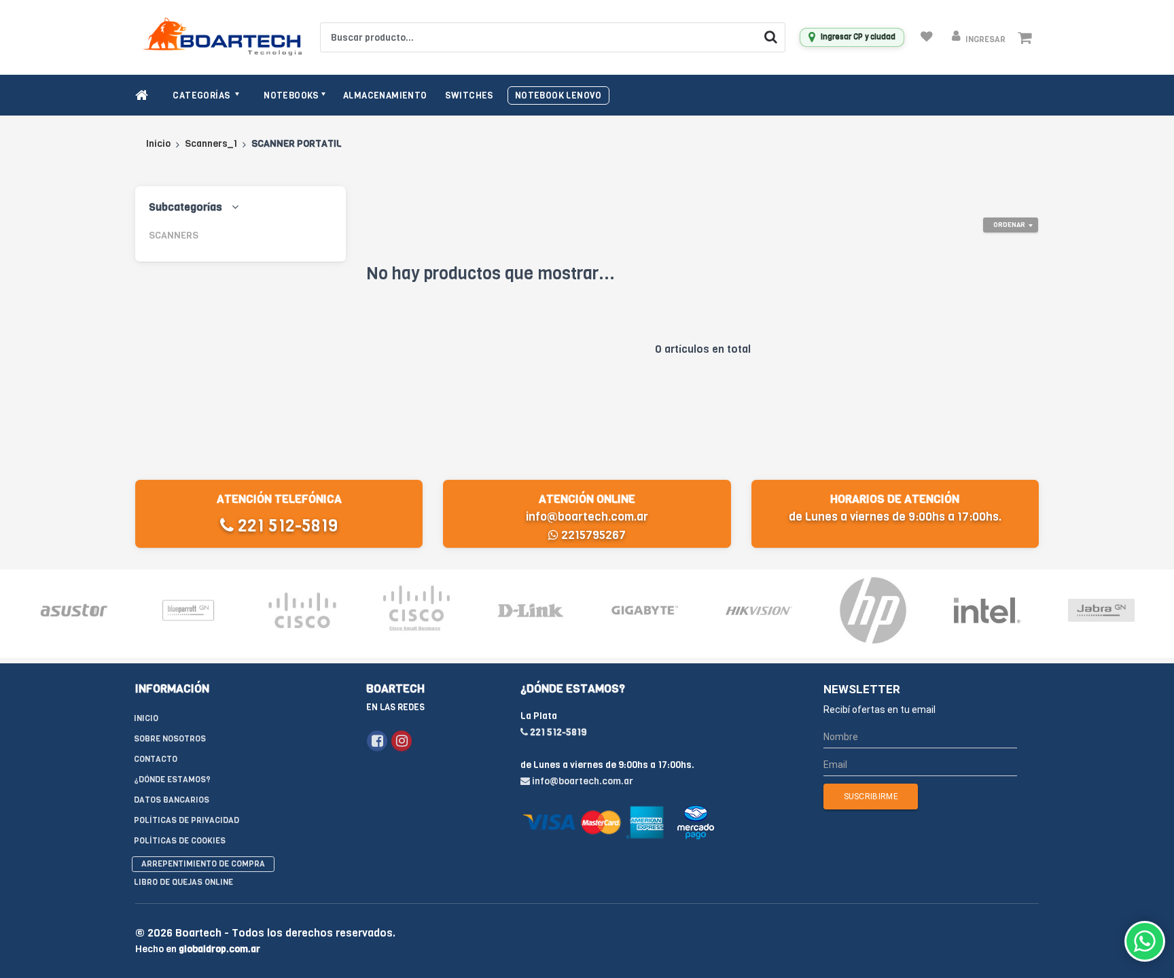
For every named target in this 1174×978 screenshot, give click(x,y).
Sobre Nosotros (170, 738)
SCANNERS (173, 235)
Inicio (158, 143)
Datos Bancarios (171, 799)
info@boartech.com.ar (587, 517)
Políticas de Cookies (180, 840)
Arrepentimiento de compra (203, 863)
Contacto (155, 759)
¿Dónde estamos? (172, 779)
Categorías (202, 95)
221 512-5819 (286, 525)
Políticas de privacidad (186, 820)
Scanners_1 (211, 143)
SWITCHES (469, 95)
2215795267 (592, 535)
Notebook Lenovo (558, 95)
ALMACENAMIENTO (385, 95)
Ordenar (1009, 224)
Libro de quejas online (183, 882)
